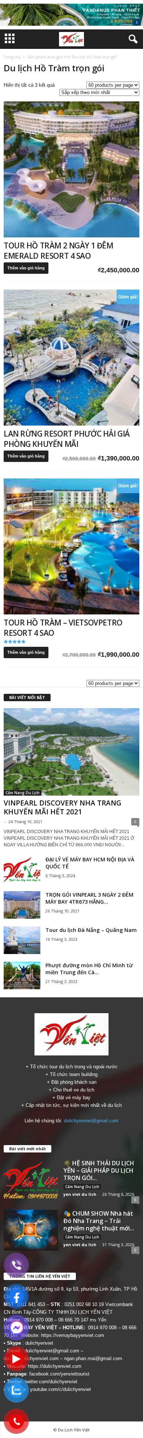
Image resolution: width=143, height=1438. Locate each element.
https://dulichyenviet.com (54, 1366)
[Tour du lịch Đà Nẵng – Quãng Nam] (22, 940)
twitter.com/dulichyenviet (51, 1381)
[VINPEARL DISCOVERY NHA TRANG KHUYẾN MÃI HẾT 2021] (71, 752)
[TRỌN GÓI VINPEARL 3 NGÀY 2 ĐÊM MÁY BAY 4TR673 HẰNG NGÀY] (22, 905)
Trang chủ (12, 57)
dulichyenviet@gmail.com (91, 1120)
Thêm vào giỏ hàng (26, 268)
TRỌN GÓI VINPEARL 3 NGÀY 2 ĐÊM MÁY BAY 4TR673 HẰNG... (89, 898)
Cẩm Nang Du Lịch (23, 792)
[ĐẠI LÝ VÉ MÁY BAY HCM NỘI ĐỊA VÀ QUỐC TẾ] (22, 869)
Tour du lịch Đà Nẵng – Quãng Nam (91, 929)
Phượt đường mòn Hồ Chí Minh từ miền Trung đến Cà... (89, 969)
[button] (132, 39)
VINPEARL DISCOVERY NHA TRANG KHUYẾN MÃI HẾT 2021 (62, 807)
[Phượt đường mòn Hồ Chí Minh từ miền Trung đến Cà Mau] (22, 975)
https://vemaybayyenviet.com (72, 1335)
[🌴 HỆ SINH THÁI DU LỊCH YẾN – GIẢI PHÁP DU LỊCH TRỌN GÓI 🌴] (31, 1179)
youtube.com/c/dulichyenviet (60, 1389)
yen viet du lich (79, 1194)
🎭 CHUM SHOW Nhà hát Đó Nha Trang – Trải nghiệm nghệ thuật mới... (98, 1220)
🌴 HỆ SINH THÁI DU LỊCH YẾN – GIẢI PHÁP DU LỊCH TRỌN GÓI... (98, 1170)
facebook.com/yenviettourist (59, 1374)
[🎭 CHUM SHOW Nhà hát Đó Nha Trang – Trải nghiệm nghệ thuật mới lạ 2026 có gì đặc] (31, 1230)
